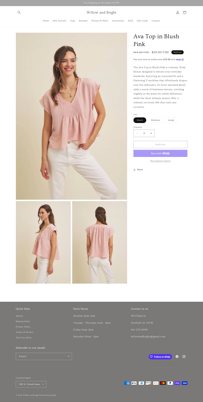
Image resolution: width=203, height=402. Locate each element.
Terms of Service (24, 332)
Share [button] (140, 169)
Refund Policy (23, 321)
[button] (19, 12)
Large (173, 121)
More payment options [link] (160, 161)
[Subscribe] (68, 356)
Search (19, 316)
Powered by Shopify (47, 395)
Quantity (137, 127)
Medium (157, 121)
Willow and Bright (31, 395)
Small (141, 121)
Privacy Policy (23, 327)
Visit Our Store (24, 337)
